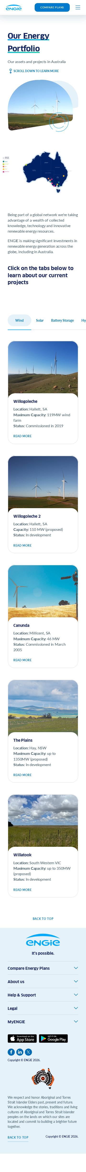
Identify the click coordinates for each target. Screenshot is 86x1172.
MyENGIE (16, 1021)
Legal (12, 1008)
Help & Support (22, 995)
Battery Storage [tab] (62, 320)
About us (16, 981)
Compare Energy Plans (29, 968)
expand (76, 968)
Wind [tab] (19, 320)
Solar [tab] (39, 320)
